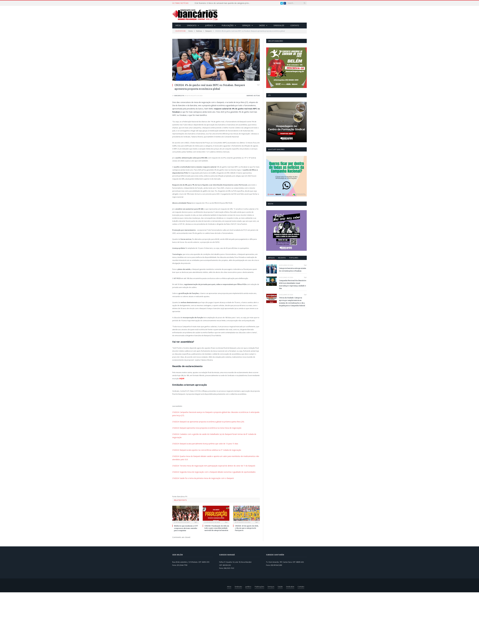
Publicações (228, 25)
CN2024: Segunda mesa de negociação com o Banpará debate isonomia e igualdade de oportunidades (211, 466)
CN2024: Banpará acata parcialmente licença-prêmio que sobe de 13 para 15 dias (203, 439)
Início (178, 25)
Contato (294, 25)
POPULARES (293, 258)
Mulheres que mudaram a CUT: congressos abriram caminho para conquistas (223, 3)
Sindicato (191, 25)
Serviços (246, 25)
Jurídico (209, 25)
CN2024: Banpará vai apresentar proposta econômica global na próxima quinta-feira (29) (205, 421)
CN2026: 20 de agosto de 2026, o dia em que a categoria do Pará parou (247, 521)
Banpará (250, 95)
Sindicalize (279, 25)
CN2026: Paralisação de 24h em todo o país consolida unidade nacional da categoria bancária (216, 521)
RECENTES (282, 258)
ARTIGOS (271, 258)
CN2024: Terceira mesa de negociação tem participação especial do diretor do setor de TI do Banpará (210, 460)
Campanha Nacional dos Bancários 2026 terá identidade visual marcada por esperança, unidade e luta (292, 284)
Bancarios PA (179, 95)
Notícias (257, 95)
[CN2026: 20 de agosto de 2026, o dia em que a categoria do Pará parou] (246, 508)
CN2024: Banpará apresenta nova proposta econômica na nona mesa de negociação (204, 427)
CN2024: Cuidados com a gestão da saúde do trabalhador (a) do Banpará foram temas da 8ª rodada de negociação (215, 433)
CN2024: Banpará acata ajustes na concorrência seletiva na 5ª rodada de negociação (204, 445)
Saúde (262, 25)
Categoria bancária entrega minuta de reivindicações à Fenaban (292, 269)
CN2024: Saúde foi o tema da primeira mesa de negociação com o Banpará (200, 472)
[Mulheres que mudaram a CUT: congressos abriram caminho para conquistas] (185, 508)
